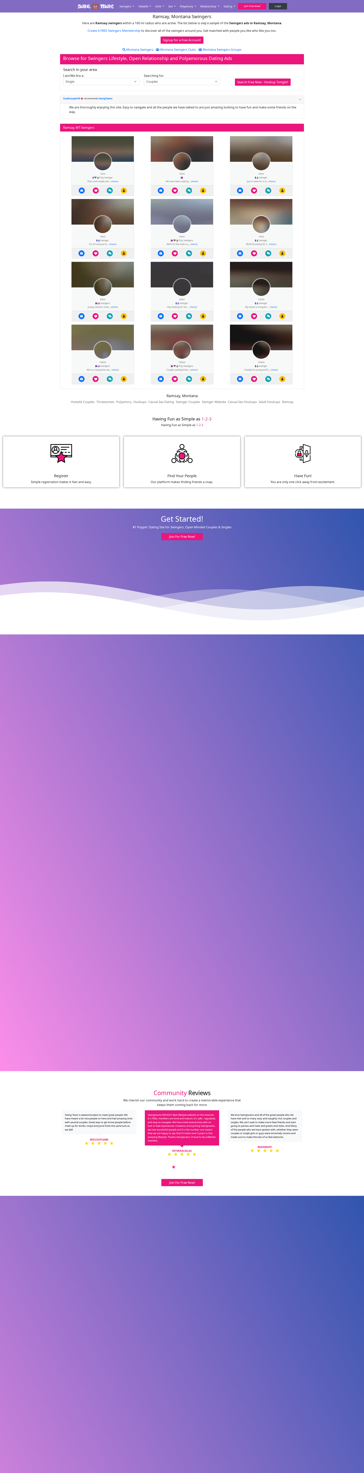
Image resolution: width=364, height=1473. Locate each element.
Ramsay (287, 402)
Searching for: (154, 76)
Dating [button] (228, 6)
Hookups (140, 402)
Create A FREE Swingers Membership (114, 31)
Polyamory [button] (187, 6)
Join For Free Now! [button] (182, 537)
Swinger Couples (188, 402)
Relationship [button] (208, 6)
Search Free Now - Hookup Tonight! (262, 82)
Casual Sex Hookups (242, 402)
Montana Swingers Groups (222, 49)
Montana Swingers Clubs (177, 49)
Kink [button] (158, 6)
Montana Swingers (139, 49)
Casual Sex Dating (161, 402)
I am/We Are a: (73, 76)
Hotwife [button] (144, 6)
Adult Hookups (269, 402)
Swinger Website (214, 402)
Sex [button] (170, 6)
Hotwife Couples (83, 402)
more (115, 181)
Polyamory (124, 402)
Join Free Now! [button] (252, 6)
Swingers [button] (125, 6)
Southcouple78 (72, 98)
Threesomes (105, 402)
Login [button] (278, 6)
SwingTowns (105, 98)
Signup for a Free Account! (182, 40)
